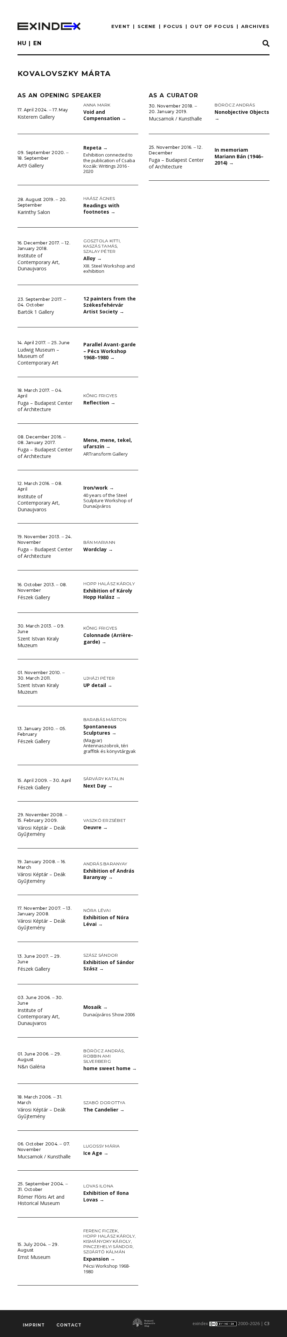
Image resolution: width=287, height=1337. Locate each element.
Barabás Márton (104, 719)
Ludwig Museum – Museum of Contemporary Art (38, 356)
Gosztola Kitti (101, 240)
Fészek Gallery (34, 597)
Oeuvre (95, 827)
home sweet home (110, 1068)
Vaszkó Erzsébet (104, 820)
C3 (267, 1323)
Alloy (92, 258)
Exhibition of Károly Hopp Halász (107, 594)
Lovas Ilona (98, 1186)
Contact (69, 1325)
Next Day (98, 785)
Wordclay (98, 549)
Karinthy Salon (34, 212)
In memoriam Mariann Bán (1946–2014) (239, 156)
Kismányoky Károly (107, 1241)
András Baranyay (105, 863)
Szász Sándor (100, 955)
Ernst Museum (34, 1257)
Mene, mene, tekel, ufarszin (107, 443)
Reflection (99, 402)
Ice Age (95, 1153)
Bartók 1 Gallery (36, 312)
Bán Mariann (99, 542)
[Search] (266, 44)
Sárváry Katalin (103, 778)
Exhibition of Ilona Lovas (106, 1196)
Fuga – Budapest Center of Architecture (45, 406)
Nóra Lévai (97, 910)
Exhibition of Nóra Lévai (106, 920)
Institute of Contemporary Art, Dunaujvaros (39, 262)
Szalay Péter (99, 251)
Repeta (95, 147)
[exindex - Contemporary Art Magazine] (49, 26)
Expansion (99, 1258)
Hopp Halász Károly (109, 583)
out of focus (211, 26)
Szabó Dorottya (104, 1102)
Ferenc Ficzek (100, 1230)
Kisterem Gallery (36, 116)
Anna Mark (97, 105)
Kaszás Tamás (100, 246)
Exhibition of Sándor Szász (108, 965)
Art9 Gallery (31, 165)
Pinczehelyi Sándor (108, 1246)
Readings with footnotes (101, 208)
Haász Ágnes (99, 198)
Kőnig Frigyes (100, 395)
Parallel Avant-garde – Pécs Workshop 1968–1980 (109, 351)
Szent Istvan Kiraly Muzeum (38, 642)
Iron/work (98, 487)
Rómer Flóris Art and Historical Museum (41, 1200)
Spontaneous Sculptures (100, 729)
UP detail (97, 685)
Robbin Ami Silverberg (97, 1058)
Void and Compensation (104, 115)
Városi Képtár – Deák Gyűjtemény (41, 831)
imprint (34, 1325)
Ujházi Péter (99, 678)
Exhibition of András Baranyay (108, 874)
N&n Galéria (31, 1066)
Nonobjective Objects (242, 115)
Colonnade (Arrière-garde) (108, 638)
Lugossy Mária (101, 1146)
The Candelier (104, 1109)
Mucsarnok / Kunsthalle (44, 1156)
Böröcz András (103, 1050)
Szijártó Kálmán (104, 1251)
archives (255, 26)
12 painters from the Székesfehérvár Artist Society (109, 305)
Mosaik (95, 1007)
